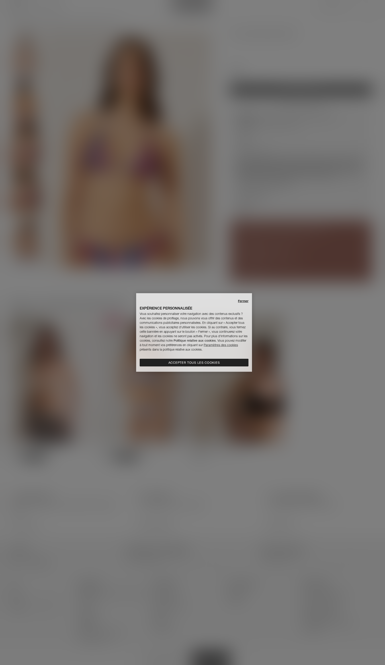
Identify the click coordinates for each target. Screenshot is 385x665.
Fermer (243, 301)
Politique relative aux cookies (195, 341)
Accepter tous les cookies (194, 363)
